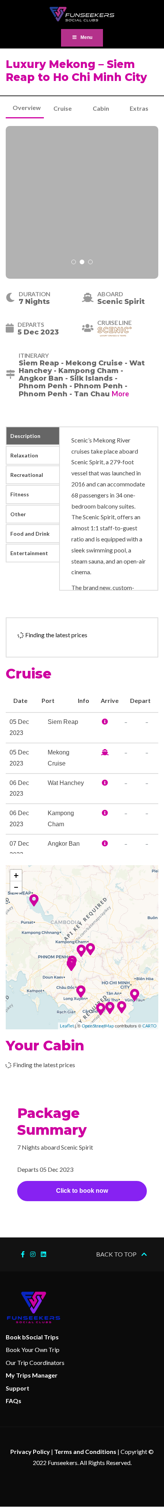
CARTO (149, 1025)
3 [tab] (90, 262)
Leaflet (67, 1025)
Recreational (26, 475)
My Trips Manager (32, 1375)
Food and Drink (30, 533)
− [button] (16, 887)
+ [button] (16, 875)
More (120, 393)
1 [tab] (73, 262)
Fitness (19, 494)
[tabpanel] (82, 202)
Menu (86, 37)
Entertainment (29, 553)
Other (18, 514)
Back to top (117, 1254)
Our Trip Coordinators (35, 1362)
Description (25, 436)
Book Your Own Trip (32, 1349)
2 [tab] (82, 262)
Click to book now (82, 1190)
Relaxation (24, 455)
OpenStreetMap (98, 1025)
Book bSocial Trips (32, 1337)
